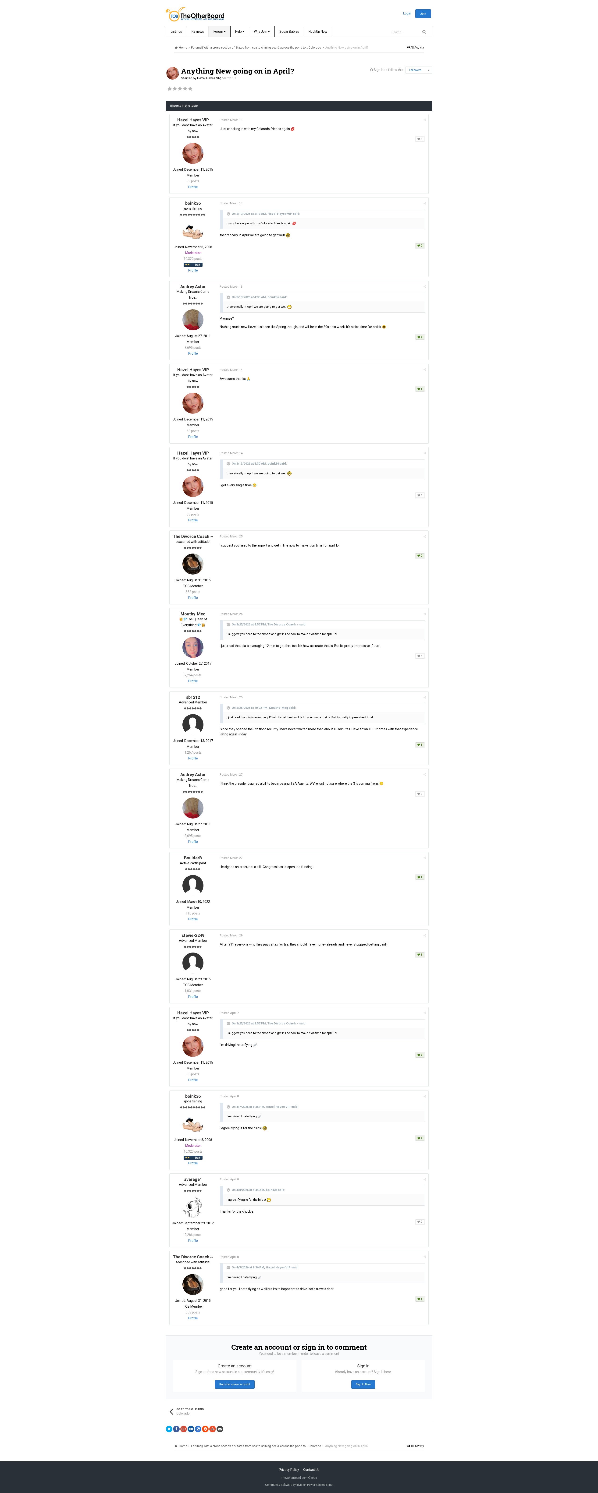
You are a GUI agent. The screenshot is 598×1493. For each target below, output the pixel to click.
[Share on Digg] (191, 1429)
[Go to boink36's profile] (192, 230)
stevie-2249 (193, 935)
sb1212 (193, 697)
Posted (231, 120)
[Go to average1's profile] (192, 1207)
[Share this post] (425, 120)
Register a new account (234, 1384)
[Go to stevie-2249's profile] (192, 963)
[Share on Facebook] (176, 1429)
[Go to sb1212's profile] (192, 724)
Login (407, 13)
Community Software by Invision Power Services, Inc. (299, 1484)
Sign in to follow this (388, 70)
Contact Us (311, 1470)
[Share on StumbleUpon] (212, 1429)
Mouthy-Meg (193, 613)
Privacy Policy (289, 1470)
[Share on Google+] (183, 1429)
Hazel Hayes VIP (209, 78)
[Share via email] (220, 1429)
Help (238, 31)
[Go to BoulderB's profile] (192, 885)
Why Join (261, 31)
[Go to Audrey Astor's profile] (192, 319)
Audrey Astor (193, 286)
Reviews (198, 31)
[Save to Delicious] (198, 1429)
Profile (193, 187)
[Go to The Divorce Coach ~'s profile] (192, 564)
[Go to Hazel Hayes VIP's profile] (172, 73)
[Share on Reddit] (205, 1429)
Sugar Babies (289, 31)
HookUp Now (318, 31)
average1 (193, 1179)
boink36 (193, 203)
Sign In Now (363, 1384)
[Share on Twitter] (169, 1429)
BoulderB (193, 857)
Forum (219, 31)
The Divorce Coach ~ (193, 536)
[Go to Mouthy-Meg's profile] (192, 647)
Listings (176, 31)
